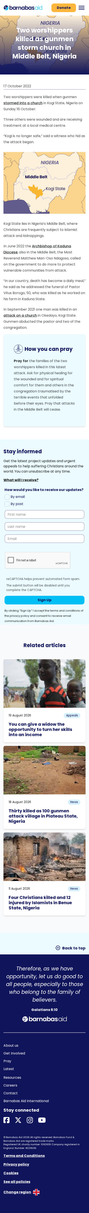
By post (16, 503)
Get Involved (14, 1053)
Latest (8, 1068)
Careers (10, 1085)
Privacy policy (16, 1164)
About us (10, 1045)
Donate (64, 7)
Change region (17, 1192)
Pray (7, 1061)
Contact (10, 1093)
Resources (12, 1077)
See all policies (16, 1181)
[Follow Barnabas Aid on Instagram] (30, 1120)
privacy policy (19, 616)
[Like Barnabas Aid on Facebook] (6, 1120)
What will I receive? (20, 480)
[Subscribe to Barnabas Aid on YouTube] (42, 1120)
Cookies (10, 1173)
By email (17, 496)
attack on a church (20, 315)
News (74, 802)
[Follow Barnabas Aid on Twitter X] (18, 1120)
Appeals (72, 715)
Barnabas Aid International (26, 1100)
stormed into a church (23, 102)
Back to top (70, 948)
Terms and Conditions (24, 1155)
